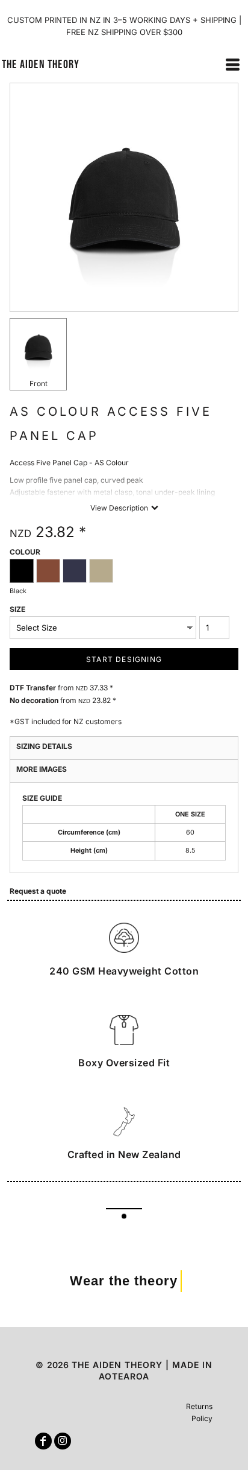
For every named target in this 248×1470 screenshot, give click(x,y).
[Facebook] (43, 1441)
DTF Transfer (33, 687)
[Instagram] (62, 1441)
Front (38, 383)
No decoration (34, 700)
